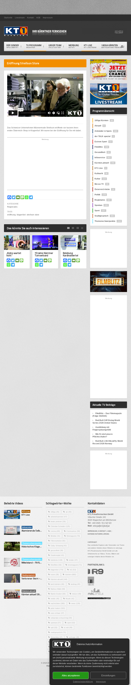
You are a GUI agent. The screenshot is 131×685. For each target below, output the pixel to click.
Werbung (74, 46)
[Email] (18, 197)
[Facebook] (9, 197)
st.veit (68, 627)
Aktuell (99, 126)
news (75, 603)
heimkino (56, 560)
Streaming (56, 637)
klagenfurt (21, 215)
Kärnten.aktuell (104, 163)
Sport (100, 210)
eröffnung (11, 215)
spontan (56, 623)
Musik (70, 599)
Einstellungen (108, 675)
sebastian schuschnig (61, 618)
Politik (100, 195)
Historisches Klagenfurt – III (35, 546)
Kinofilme (56, 565)
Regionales (12, 207)
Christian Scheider (60, 526)
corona (55, 531)
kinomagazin (75, 565)
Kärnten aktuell (59, 579)
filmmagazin (73, 536)
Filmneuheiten (58, 541)
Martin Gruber (58, 594)
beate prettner (58, 521)
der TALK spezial (104, 136)
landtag (75, 584)
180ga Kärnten (104, 120)
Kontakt (30, 18)
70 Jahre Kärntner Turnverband (44, 254)
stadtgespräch (58, 632)
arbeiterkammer (59, 517)
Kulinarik (101, 173)
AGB (38, 18)
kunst (55, 574)
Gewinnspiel (57, 555)
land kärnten (57, 584)
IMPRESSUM (92, 531)
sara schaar (57, 613)
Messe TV (101, 184)
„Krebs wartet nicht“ (13, 254)
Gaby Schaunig (59, 546)
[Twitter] (13, 197)
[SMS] (22, 197)
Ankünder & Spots (106, 131)
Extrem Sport (103, 142)
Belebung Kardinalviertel (70, 254)
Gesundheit (102, 152)
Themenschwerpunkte (108, 221)
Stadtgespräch (104, 216)
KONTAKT (102, 531)
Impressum (101, 682)
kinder (73, 560)
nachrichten (58, 603)
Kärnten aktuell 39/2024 (34, 594)
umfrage (74, 637)
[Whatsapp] (26, 197)
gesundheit (57, 550)
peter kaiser (58, 608)
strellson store (33, 215)
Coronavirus (73, 531)
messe (76, 594)
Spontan (101, 205)
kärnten (70, 574)
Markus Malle (58, 589)
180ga (55, 512)
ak (69, 512)
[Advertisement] (45, 164)
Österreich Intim (104, 189)
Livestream (20, 18)
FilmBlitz (101, 147)
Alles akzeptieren (71, 675)
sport (71, 623)
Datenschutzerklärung (83, 682)
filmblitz (55, 536)
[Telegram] (31, 197)
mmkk (55, 599)
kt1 (73, 570)
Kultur (100, 179)
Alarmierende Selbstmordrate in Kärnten (42, 530)
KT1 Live (90, 46)
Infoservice (103, 157)
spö (54, 627)
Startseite (8, 18)
